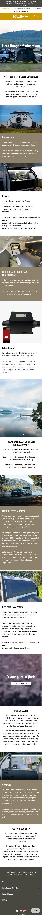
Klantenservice (24, 11)
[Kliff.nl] (20, 16)
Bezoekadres (17, 11)
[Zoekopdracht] (34, 16)
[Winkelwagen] (38, 16)
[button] (3, 16)
